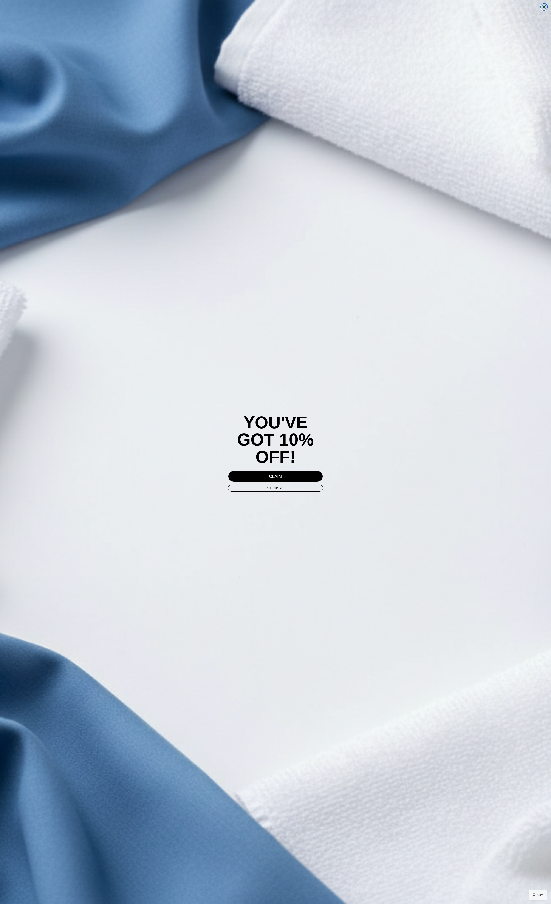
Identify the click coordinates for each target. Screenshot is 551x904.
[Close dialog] (544, 6)
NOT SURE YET (275, 488)
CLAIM (275, 476)
